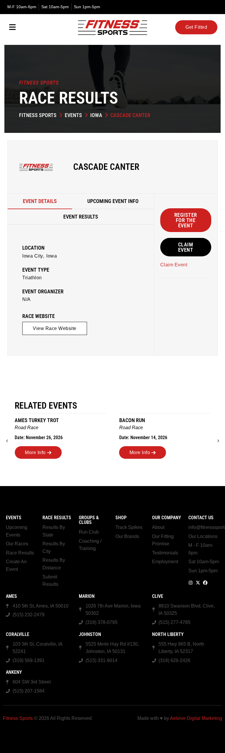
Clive (157, 596)
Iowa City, (33, 255)
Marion (87, 596)
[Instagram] (190, 583)
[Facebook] (205, 583)
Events (73, 115)
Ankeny (14, 672)
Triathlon (32, 277)
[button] (54, 328)
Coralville (17, 634)
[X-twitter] (198, 583)
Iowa (96, 115)
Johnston (90, 634)
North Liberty (168, 634)
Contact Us (201, 517)
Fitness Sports (38, 115)
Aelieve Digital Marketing (196, 718)
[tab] (40, 201)
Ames (11, 596)
